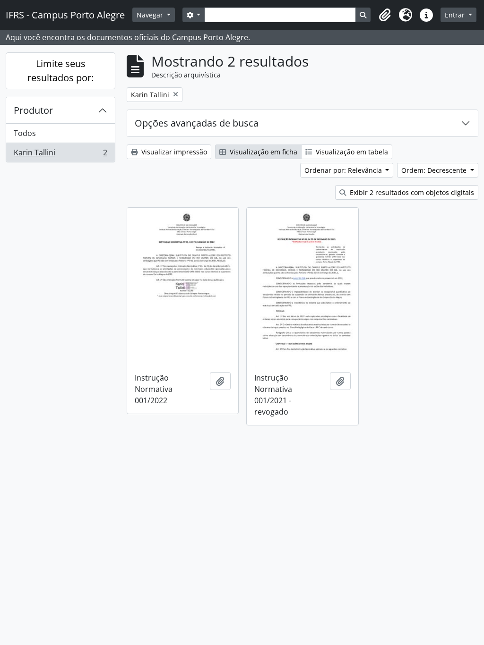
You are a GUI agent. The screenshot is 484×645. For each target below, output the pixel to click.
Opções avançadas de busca (197, 123)
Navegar (151, 14)
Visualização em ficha (262, 151)
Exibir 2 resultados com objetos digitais (411, 192)
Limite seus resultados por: (60, 70)
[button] (384, 15)
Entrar (456, 14)
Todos (25, 133)
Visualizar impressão (173, 151)
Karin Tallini (60, 154)
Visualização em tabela (351, 151)
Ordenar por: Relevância (344, 170)
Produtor (33, 110)
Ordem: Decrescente (434, 170)
